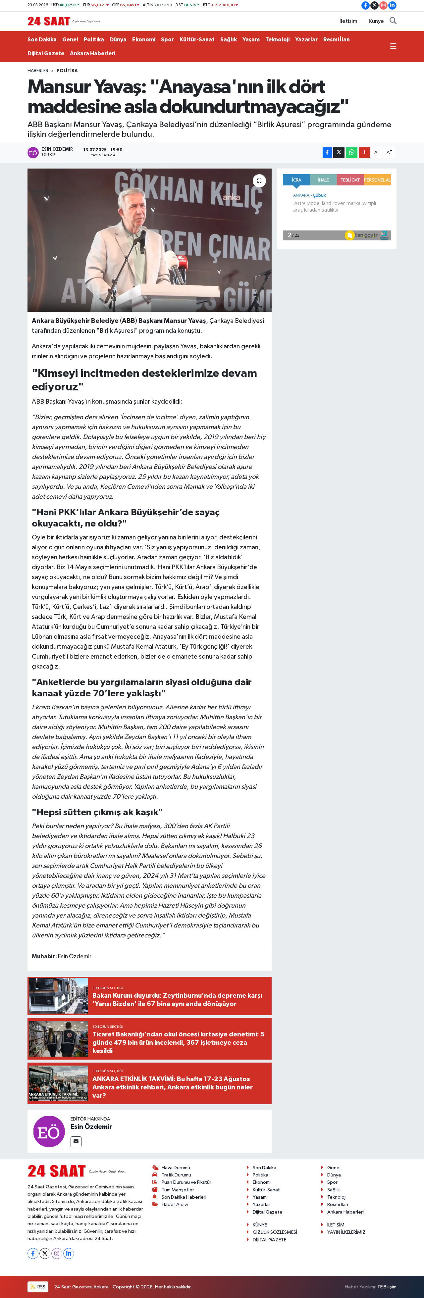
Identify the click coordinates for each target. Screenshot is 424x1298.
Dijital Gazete (45, 53)
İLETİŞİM (335, 1225)
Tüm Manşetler (178, 1189)
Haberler (37, 71)
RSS (40, 1286)
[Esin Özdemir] (49, 1131)
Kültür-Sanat (197, 39)
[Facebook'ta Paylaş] (327, 152)
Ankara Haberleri (92, 53)
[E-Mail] (76, 1141)
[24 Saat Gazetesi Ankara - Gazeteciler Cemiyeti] (63, 21)
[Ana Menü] (393, 46)
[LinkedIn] (68, 1253)
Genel (70, 39)
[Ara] (393, 21)
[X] (44, 1253)
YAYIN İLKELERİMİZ (346, 1232)
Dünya (118, 39)
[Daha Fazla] (364, 152)
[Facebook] (32, 1253)
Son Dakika (42, 39)
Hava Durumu (176, 1167)
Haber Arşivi (175, 1204)
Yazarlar (306, 39)
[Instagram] (56, 1253)
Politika (94, 39)
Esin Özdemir (91, 1126)
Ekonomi (143, 39)
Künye (376, 21)
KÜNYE (260, 1225)
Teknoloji (277, 39)
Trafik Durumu (176, 1175)
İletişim (348, 21)
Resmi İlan (336, 39)
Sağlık (228, 39)
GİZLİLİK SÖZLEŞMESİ (275, 1232)
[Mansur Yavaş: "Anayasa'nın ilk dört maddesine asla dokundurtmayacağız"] (149, 240)
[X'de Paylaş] (338, 152)
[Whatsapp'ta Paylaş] (351, 152)
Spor (167, 39)
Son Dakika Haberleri (184, 1197)
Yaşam (251, 39)
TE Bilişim (387, 1286)
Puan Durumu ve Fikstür (186, 1182)
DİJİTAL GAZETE (269, 1239)
